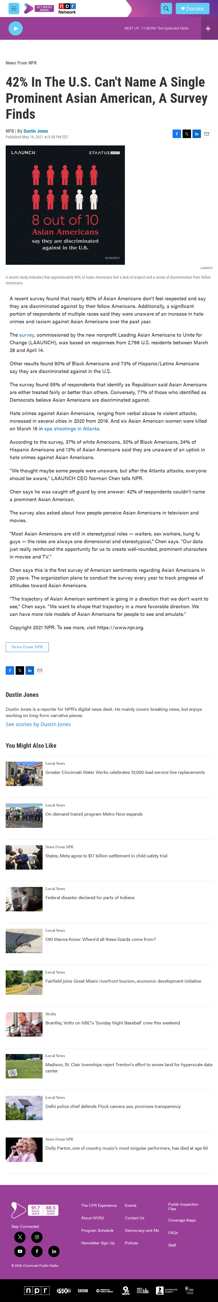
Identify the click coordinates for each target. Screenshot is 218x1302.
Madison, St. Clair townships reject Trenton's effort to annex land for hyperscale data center (128, 1067)
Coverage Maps (182, 1220)
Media (50, 1014)
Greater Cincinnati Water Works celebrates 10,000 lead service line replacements (125, 772)
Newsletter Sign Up (98, 1243)
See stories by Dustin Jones (38, 724)
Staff (172, 1245)
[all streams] (209, 28)
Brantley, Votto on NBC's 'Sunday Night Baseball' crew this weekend (112, 1022)
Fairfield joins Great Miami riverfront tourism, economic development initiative (123, 981)
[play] (15, 28)
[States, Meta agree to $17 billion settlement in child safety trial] (24, 857)
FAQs (173, 1232)
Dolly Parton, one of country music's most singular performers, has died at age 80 (126, 1148)
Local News (55, 763)
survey (26, 334)
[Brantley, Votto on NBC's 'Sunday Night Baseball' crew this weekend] (24, 1024)
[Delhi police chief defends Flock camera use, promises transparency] (24, 1108)
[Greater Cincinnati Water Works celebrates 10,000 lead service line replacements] (24, 774)
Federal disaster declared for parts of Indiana (89, 897)
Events (131, 1205)
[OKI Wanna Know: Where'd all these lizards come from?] (24, 941)
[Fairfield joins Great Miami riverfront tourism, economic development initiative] (24, 982)
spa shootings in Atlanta (71, 428)
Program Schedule (97, 1230)
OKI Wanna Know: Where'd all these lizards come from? (100, 939)
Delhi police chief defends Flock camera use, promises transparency (113, 1106)
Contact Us (134, 1218)
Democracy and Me (142, 1230)
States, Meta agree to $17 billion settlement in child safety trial (106, 855)
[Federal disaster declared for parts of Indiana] (24, 899)
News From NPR (21, 63)
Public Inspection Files (183, 1206)
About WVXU (92, 1218)
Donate (195, 9)
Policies (131, 1243)
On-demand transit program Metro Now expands (94, 814)
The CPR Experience (99, 1205)
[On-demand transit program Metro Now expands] (24, 815)
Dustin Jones (36, 131)
